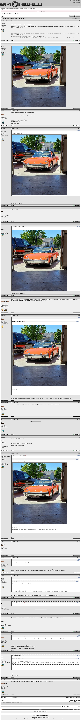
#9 (79, 402)
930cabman (3, 128)
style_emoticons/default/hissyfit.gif (38, 36)
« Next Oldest (67, 697)
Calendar (79, 6)
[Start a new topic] (77, 700)
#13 (79, 541)
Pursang (2, 599)
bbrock (2, 557)
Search (71, 6)
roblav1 (2, 541)
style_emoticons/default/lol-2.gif (66, 398)
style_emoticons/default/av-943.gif (35, 421)
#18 (79, 633)
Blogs (80, 0)
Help (68, 6)
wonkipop (2, 110)
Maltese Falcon (3, 315)
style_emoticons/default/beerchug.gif (30, 646)
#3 (79, 110)
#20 (79, 679)
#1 (79, 20)
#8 (79, 315)
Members (75, 6)
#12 (79, 453)
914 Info (77, 0)
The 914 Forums (10, 13)
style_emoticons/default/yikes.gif (54, 299)
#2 (79, 43)
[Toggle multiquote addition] (74, 40)
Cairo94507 (3, 679)
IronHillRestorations (4, 402)
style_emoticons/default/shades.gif (57, 617)
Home (71, 0)
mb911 (2, 43)
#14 (79, 557)
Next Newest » (77, 697)
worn (2, 453)
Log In (41, 11)
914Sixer (2, 419)
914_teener (3, 437)
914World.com (4, 13)
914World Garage (17, 13)
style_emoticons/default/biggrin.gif (54, 404)
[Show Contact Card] (4, 40)
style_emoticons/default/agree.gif (18, 438)
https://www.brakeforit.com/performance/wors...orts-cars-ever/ (21, 36)
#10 (79, 419)
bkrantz (2, 575)
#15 (79, 575)
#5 (79, 207)
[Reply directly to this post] (78, 40)
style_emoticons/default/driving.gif (67, 299)
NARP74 (2, 207)
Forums (74, 0)
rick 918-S (3, 297)
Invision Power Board (37, 711)
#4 (79, 128)
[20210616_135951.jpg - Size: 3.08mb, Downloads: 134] (38, 76)
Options (75, 18)
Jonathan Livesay (4, 20)
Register (44, 11)
